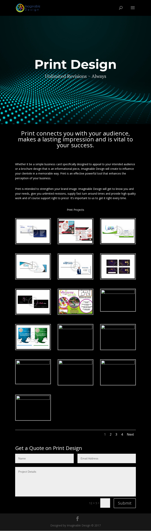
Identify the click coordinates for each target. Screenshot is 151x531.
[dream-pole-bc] (118, 277)
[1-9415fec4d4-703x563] (75, 312)
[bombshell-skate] (33, 398)
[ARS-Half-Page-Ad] (118, 328)
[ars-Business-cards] (75, 328)
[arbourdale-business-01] (33, 348)
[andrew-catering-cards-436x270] (118, 293)
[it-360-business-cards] (33, 277)
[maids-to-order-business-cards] (118, 242)
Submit (125, 503)
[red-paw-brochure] (75, 242)
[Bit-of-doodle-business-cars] (33, 312)
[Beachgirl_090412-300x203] (33, 363)
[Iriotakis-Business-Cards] (75, 277)
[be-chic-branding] (75, 363)
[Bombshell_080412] (118, 363)
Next (130, 434)
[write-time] (33, 242)
